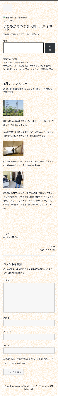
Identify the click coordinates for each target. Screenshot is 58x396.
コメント (8, 280)
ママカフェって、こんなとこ (15, 66)
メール (7, 331)
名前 (6, 318)
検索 (5, 40)
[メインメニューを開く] (7, 7)
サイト (6, 345)
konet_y (28, 88)
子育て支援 (8, 92)
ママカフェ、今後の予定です (15, 62)
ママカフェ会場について (40, 66)
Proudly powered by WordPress (19, 386)
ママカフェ (48, 88)
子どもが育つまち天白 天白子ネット (27, 28)
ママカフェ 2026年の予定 (42, 69)
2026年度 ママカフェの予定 (16, 69)
